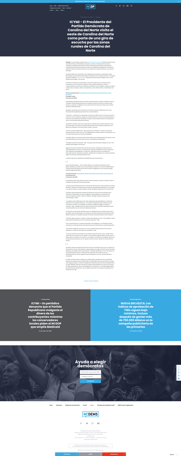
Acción (51, 10)
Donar (62, 10)
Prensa (98, 17)
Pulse (63, 8)
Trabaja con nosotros (55, 8)
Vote (57, 10)
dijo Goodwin (81, 77)
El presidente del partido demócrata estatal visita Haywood (95, 173)
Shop (55, 5)
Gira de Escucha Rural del (95, 62)
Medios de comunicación (72, 405)
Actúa (90, 454)
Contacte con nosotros (101, 437)
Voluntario (59, 405)
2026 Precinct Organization (125, 405)
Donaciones (114, 454)
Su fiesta (68, 8)
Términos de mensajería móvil (105, 405)
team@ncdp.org (90, 436)
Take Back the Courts (63, 5)
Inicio (51, 5)
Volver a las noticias (91, 281)
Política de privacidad (90, 437)
